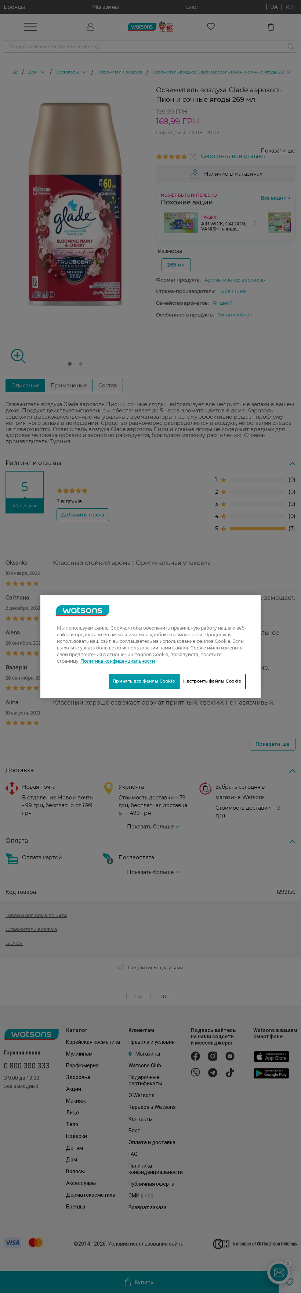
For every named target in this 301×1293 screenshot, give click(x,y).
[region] (150, 646)
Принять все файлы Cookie (144, 681)
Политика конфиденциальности (117, 661)
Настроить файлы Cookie (212, 681)
